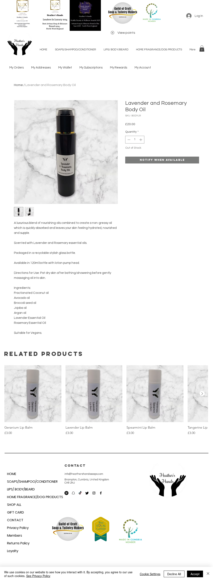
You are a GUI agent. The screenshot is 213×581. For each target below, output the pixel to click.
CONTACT (15, 520)
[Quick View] (32, 393)
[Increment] (141, 139)
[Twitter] (87, 493)
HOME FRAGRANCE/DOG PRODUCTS (25, 497)
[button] (201, 48)
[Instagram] (94, 493)
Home (18, 85)
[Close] (208, 574)
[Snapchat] (73, 493)
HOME (11, 473)
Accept (195, 574)
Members (14, 535)
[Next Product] (202, 393)
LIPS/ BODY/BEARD (21, 489)
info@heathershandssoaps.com (83, 474)
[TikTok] (80, 493)
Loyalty (12, 551)
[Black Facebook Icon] (101, 493)
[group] (106, 402)
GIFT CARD (15, 512)
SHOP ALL (14, 504)
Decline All (174, 574)
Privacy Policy (18, 527)
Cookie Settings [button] (150, 574)
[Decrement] (128, 139)
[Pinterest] (66, 493)
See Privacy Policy (38, 576)
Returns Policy (18, 543)
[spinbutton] (135, 139)
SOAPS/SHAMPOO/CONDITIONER (25, 481)
